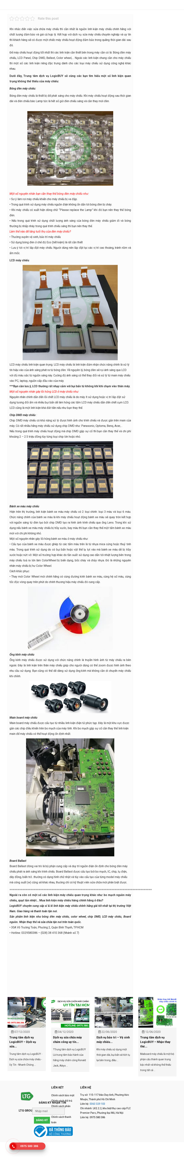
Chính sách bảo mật (62, 1095)
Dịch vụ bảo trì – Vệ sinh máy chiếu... (113, 1040)
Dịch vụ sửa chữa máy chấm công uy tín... (67, 1040)
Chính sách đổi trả (61, 1100)
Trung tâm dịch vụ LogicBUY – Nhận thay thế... (155, 1042)
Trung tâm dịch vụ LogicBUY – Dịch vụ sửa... (22, 1042)
